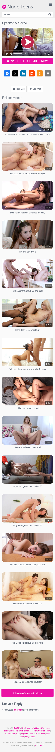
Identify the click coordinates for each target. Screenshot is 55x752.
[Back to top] (50, 746)
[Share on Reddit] (31, 74)
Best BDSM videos (37, 733)
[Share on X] (15, 74)
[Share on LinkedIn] (23, 74)
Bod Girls (17, 727)
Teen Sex (20, 88)
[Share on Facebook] (7, 74)
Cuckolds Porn (44, 730)
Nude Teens (19, 6)
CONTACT (39, 745)
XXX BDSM (10, 733)
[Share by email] (48, 74)
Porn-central (24, 730)
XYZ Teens (45, 727)
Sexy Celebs (30, 736)
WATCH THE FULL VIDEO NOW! (29, 61)
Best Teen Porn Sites (30, 727)
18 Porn (34, 730)
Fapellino (24, 733)
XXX (18, 733)
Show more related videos (27, 693)
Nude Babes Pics (11, 730)
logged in (18, 709)
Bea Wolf (36, 88)
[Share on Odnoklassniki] (39, 74)
